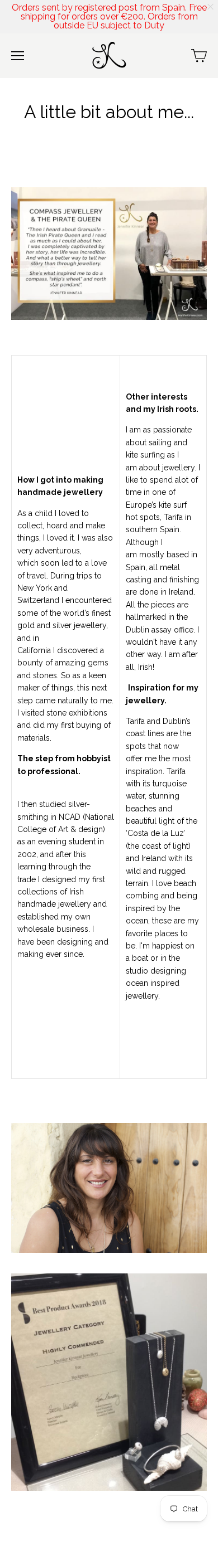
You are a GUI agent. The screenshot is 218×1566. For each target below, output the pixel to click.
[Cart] (199, 56)
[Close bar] (211, 7)
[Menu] (17, 56)
